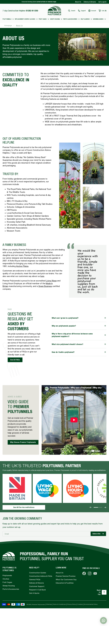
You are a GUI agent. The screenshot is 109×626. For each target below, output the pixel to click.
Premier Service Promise (65, 576)
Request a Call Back (37, 590)
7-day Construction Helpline (20, 10)
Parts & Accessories (11, 589)
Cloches (6, 579)
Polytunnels (7, 576)
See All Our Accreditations (23, 507)
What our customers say (66, 580)
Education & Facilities (65, 583)
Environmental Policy (91, 604)
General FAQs (34, 580)
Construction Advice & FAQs (40, 576)
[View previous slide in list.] (90, 507)
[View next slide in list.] (105, 507)
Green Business (45, 286)
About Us (78, 2)
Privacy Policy (71, 604)
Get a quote (102, 2)
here (42, 276)
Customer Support (36, 586)
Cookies (80, 604)
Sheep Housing (9, 586)
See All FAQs (15, 360)
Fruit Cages (7, 582)
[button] (71, 10)
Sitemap (49, 604)
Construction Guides (37, 573)
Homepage (8, 25)
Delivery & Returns (90, 2)
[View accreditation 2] (100, 507)
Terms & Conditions (59, 604)
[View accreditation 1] (96, 507)
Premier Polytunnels (38, 604)
